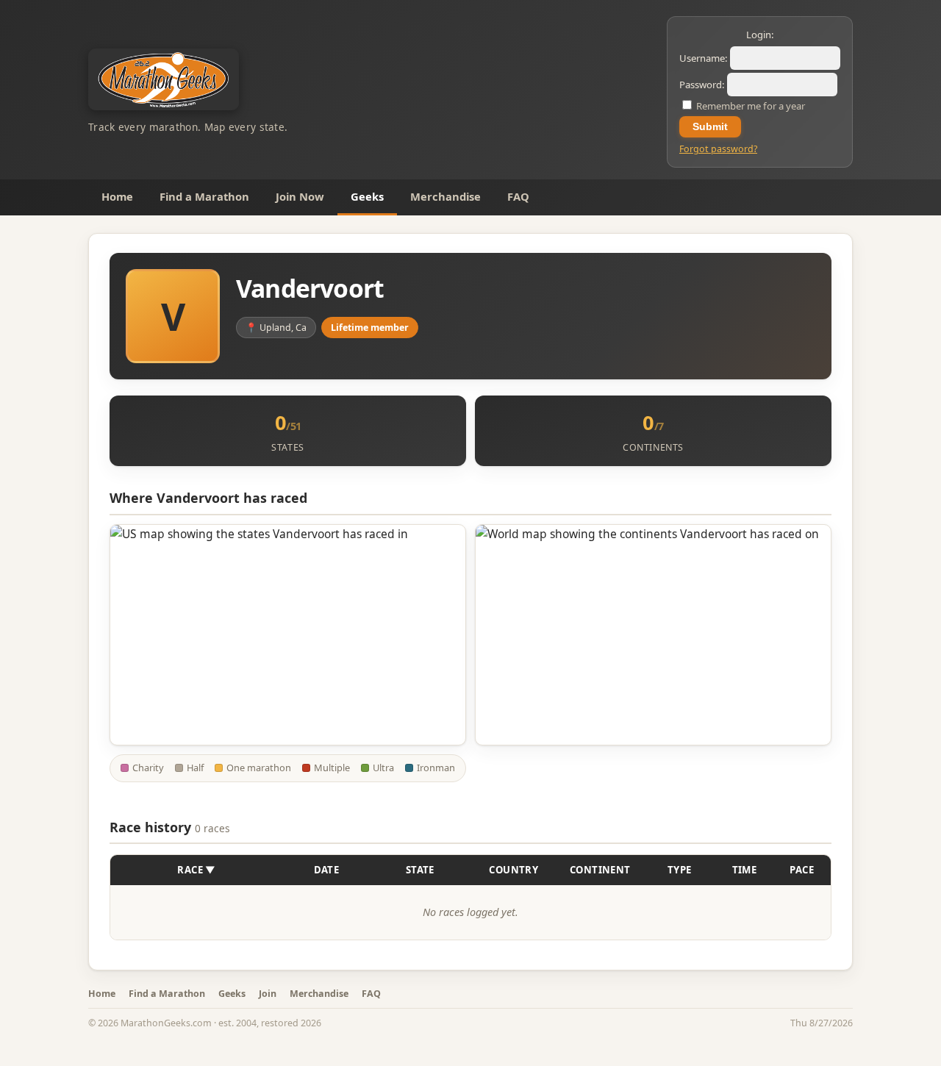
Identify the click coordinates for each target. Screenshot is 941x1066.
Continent (600, 869)
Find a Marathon (204, 196)
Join (267, 993)
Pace (802, 869)
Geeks (367, 196)
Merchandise (445, 196)
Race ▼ (196, 869)
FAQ (518, 196)
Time (744, 869)
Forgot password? (718, 149)
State (420, 869)
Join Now (300, 196)
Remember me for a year (749, 105)
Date (327, 869)
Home (117, 196)
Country (513, 869)
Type (680, 869)
